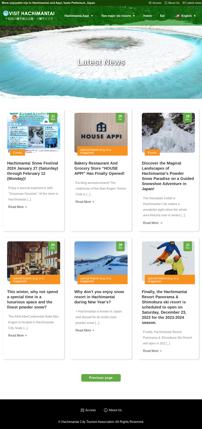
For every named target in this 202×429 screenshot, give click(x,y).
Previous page (101, 377)
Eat (162, 15)
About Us (174, 2)
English (186, 15)
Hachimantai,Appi (77, 15)
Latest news (193, 2)
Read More (16, 207)
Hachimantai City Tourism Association (87, 421)
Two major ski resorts (116, 15)
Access (156, 2)
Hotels (147, 15)
